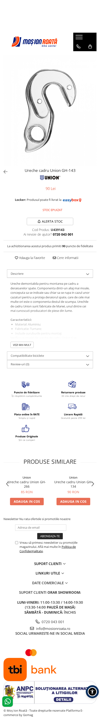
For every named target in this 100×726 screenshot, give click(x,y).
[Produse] (80, 38)
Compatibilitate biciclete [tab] (27, 356)
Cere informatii (67, 258)
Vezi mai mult (22, 345)
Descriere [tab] (17, 273)
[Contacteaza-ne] (78, 46)
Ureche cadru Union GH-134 (73, 484)
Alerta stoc (52, 221)
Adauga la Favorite (31, 258)
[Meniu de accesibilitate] (92, 691)
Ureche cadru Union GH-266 (27, 484)
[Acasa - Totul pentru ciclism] (35, 41)
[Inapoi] (3, 172)
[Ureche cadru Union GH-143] (50, 110)
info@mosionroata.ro (52, 628)
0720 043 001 (52, 621)
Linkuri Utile (48, 573)
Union (27, 477)
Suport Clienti (48, 563)
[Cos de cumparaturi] (90, 46)
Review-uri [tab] (20, 364)
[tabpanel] (50, 110)
